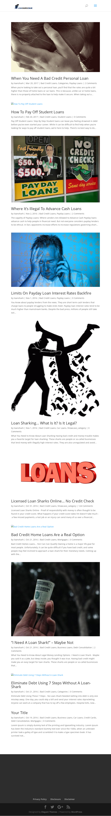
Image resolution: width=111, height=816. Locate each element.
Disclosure (55, 799)
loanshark (19, 83)
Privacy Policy (40, 799)
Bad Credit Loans (49, 83)
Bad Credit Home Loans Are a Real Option (48, 534)
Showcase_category (76, 428)
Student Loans (65, 116)
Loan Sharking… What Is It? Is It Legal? (44, 423)
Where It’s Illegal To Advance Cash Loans (46, 208)
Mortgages (63, 539)
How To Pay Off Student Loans (37, 111)
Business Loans (65, 647)
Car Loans (61, 428)
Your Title (19, 712)
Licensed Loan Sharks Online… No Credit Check (52, 501)
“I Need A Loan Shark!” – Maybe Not (42, 642)
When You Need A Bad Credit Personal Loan (49, 78)
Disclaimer (69, 799)
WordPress (76, 812)
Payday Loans (75, 83)
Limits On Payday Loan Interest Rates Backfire (51, 293)
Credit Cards (90, 717)
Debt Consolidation (82, 647)
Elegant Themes (49, 812)
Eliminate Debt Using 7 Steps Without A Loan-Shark (51, 684)
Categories (63, 83)
